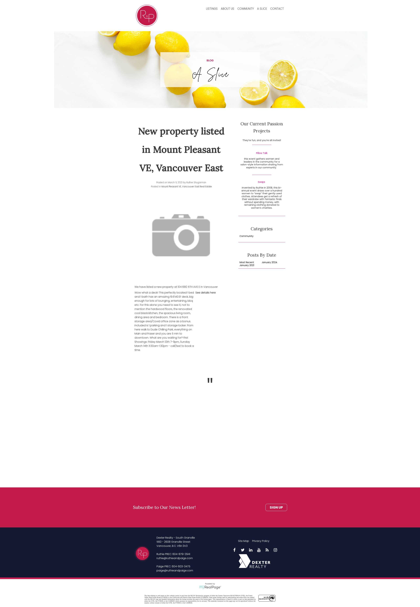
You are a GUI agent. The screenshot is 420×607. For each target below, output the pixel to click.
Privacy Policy (260, 541)
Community (245, 9)
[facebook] (234, 550)
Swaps (261, 182)
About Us (227, 9)
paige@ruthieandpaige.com (175, 570)
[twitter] (243, 550)
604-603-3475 (181, 566)
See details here (205, 292)
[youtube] (259, 550)
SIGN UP (276, 507)
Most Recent (247, 262)
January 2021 (247, 265)
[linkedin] (251, 550)
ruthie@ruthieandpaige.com (175, 558)
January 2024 (269, 262)
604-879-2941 (181, 554)
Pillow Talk (261, 153)
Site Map (243, 541)
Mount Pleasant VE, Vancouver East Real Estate (186, 186)
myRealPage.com (210, 587)
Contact (277, 9)
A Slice (262, 9)
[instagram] (275, 550)
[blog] (267, 550)
